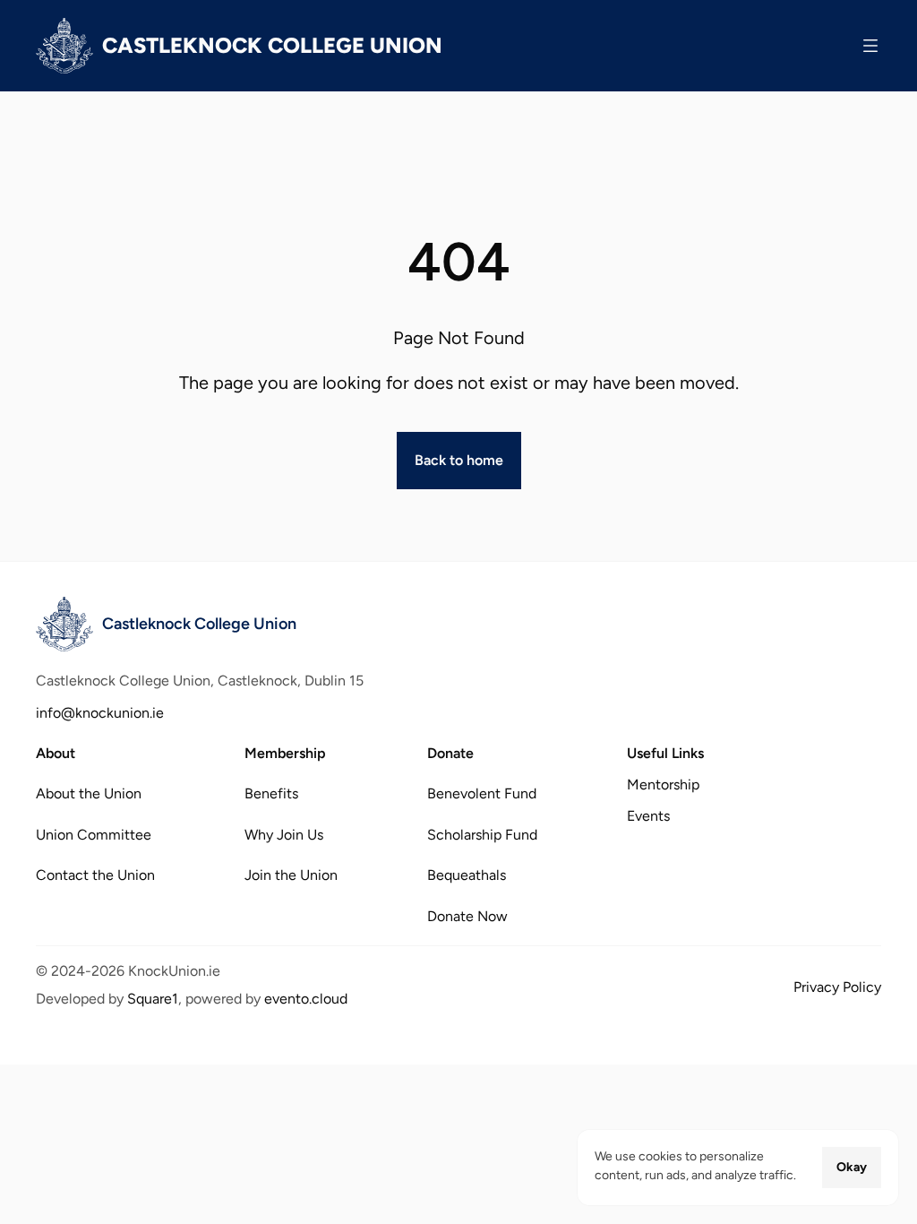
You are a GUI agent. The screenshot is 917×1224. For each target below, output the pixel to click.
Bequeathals (466, 875)
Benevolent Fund (481, 793)
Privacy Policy (837, 987)
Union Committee (93, 833)
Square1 (152, 998)
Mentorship (663, 784)
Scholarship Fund (482, 833)
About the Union (88, 793)
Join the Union (291, 875)
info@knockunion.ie (100, 712)
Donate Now (467, 915)
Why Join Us (283, 833)
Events (648, 815)
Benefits (271, 793)
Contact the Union (95, 875)
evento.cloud (305, 998)
